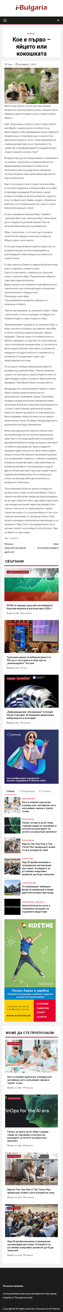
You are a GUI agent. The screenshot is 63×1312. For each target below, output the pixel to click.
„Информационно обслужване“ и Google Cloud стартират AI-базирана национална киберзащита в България (30, 715)
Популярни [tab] (28, 791)
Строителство (29, 883)
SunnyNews (27, 613)
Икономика (22, 572)
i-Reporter (27, 723)
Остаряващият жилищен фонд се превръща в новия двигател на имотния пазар (37, 889)
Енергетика (28, 859)
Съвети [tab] (45, 791)
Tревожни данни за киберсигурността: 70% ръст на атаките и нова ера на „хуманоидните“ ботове (29, 660)
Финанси (39, 902)
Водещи (31, 33)
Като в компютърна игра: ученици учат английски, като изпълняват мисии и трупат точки (39, 807)
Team (10, 64)
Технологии (23, 624)
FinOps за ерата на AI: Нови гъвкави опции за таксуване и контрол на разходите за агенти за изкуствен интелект (39, 827)
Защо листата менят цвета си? (15, 547)
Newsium (41, 1308)
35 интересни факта (48, 545)
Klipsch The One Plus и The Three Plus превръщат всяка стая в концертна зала (38, 847)
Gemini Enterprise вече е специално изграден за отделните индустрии (36, 908)
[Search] (58, 20)
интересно (14, 538)
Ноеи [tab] (11, 791)
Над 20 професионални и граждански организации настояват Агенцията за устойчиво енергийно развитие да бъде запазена (38, 868)
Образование (28, 799)
